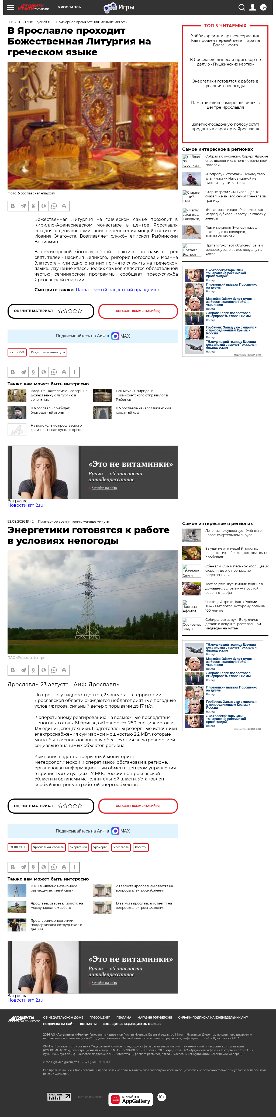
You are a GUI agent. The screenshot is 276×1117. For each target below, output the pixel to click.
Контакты (88, 1024)
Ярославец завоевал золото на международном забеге (57, 905)
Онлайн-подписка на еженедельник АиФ (213, 1017)
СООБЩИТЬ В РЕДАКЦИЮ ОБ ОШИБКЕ (132, 1024)
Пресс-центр (99, 1017)
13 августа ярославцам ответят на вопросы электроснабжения (144, 905)
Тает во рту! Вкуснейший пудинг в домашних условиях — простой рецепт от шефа (234, 588)
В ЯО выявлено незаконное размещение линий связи (54, 888)
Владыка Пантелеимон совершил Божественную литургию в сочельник (59, 395)
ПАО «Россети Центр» (26, 658)
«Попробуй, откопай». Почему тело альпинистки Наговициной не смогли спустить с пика (235, 178)
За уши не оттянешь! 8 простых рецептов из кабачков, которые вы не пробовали (236, 552)
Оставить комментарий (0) (138, 311)
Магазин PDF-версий (154, 1017)
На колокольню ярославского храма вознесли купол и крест (56, 427)
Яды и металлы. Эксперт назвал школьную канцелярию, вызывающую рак (231, 231)
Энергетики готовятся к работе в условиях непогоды (225, 83)
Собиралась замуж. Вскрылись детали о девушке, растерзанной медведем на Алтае (233, 624)
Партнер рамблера (89, 1096)
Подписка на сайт (58, 1024)
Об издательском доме (63, 1017)
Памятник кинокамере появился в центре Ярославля (225, 105)
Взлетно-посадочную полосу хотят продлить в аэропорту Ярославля (225, 126)
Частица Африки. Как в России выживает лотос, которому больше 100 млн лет (235, 606)
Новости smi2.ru (25, 505)
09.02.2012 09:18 (20, 22)
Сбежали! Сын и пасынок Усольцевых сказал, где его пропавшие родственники (236, 570)
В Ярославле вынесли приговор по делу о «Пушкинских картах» (225, 62)
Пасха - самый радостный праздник (116, 289)
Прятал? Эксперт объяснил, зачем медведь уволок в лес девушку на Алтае (234, 249)
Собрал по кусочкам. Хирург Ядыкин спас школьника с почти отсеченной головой (236, 160)
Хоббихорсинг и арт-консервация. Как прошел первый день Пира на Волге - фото (225, 40)
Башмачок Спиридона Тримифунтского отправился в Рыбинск (142, 395)
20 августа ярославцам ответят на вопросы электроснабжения (144, 888)
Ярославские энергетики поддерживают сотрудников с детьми (56, 925)
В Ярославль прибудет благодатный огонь (50, 410)
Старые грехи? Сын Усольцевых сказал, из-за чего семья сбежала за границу (235, 196)
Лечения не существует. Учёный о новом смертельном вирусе (233, 533)
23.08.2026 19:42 (21, 521)
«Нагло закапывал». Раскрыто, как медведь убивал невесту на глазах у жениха (235, 214)
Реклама (123, 1017)
